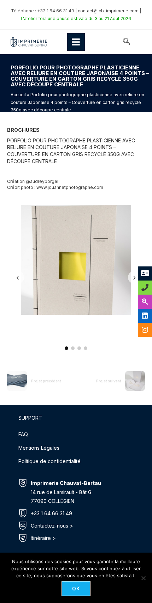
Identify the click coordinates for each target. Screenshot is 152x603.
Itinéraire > (43, 538)
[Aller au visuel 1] (66, 348)
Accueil (18, 94)
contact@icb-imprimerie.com (108, 10)
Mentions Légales (38, 448)
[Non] (143, 578)
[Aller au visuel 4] (85, 348)
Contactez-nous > (52, 526)
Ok (76, 588)
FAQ (23, 434)
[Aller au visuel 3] (79, 348)
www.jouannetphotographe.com (69, 187)
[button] (126, 42)
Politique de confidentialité (49, 461)
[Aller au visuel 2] (73, 348)
